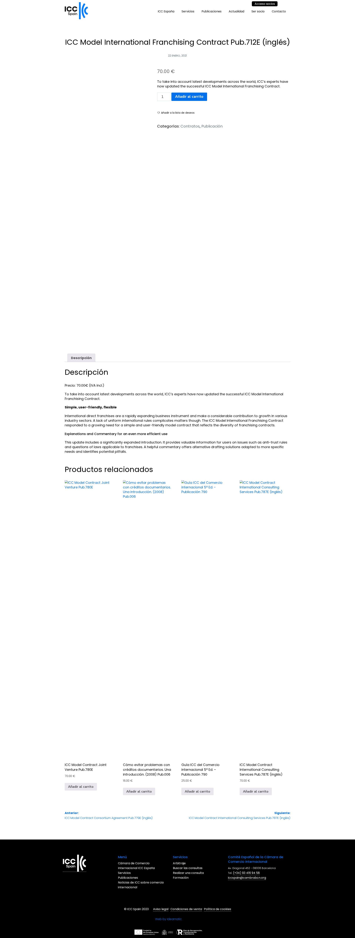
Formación (204, 878)
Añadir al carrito (189, 96)
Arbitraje (202, 863)
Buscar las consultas (210, 868)
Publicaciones (212, 11)
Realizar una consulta (211, 873)
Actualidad (236, 11)
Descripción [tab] (81, 358)
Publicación (212, 126)
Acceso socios (265, 4)
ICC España (166, 11)
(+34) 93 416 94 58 (214, 919)
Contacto (279, 11)
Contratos (190, 126)
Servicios (188, 11)
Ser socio (258, 11)
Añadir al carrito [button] (81, 786)
